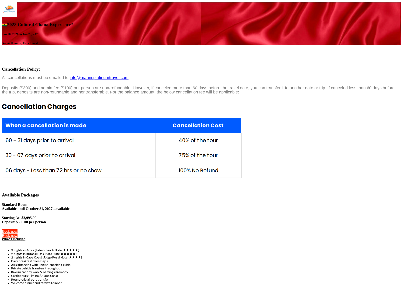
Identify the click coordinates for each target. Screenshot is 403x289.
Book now (9, 231)
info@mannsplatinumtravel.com (99, 77)
